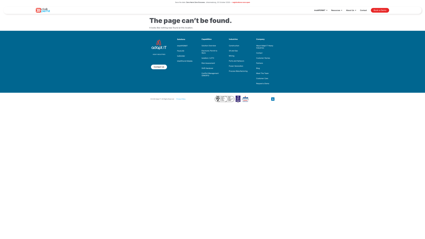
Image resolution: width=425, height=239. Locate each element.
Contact (259, 53)
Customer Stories (263, 58)
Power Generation (236, 66)
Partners (259, 63)
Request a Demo (262, 83)
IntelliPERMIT (182, 46)
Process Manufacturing (238, 71)
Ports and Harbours (236, 61)
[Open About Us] (355, 10)
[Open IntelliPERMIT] (327, 10)
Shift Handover (207, 68)
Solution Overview (209, 46)
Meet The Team (262, 73)
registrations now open (241, 2)
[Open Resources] (342, 10)
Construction (234, 46)
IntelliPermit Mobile (184, 61)
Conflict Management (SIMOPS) (210, 74)
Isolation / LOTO (208, 58)
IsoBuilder (181, 56)
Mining (231, 56)
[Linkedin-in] (272, 99)
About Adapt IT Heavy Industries (264, 47)
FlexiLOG (180, 51)
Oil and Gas (233, 51)
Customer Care (262, 78)
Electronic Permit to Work (209, 52)
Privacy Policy (180, 99)
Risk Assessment (208, 63)
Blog (258, 68)
